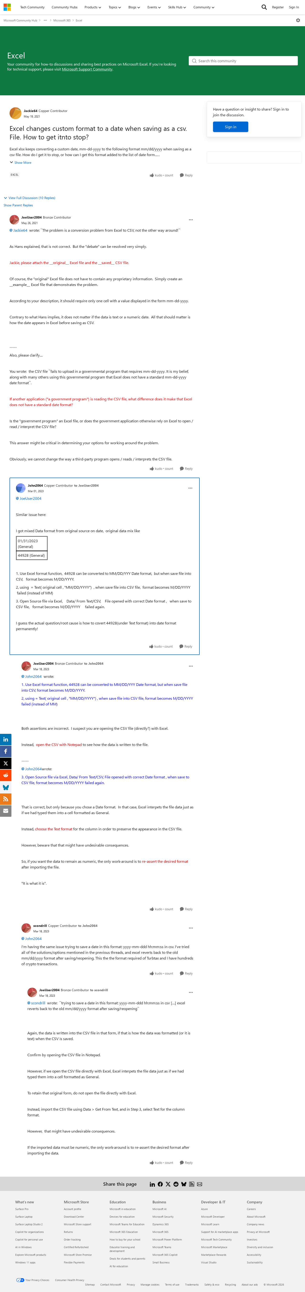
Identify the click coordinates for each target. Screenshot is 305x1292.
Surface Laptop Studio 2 (29, 1224)
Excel (79, 20)
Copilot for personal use (29, 1239)
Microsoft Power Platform (167, 1239)
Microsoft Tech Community (216, 1239)
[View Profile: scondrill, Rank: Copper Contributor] (26, 928)
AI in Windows (23, 1247)
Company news (255, 1224)
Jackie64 (30, 110)
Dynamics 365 (160, 1224)
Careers (251, 1209)
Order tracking (72, 1239)
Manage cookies (150, 1284)
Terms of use (172, 1284)
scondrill (40, 925)
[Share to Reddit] (175, 1183)
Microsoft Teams (161, 1247)
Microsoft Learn (210, 1224)
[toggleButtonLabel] (298, 20)
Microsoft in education (123, 1209)
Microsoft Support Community (87, 68)
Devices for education (122, 1216)
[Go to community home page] (7, 7)
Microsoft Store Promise (78, 1254)
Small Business (161, 1262)
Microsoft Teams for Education (127, 1224)
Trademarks (192, 1284)
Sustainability (255, 1262)
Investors (252, 1239)
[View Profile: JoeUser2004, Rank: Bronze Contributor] (14, 220)
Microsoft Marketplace (214, 1247)
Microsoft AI (159, 1209)
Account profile (72, 1209)
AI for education (119, 1266)
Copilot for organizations (29, 1232)
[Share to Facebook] (160, 1183)
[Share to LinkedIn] (152, 1183)
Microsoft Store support (77, 1224)
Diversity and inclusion (260, 1247)
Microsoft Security (162, 1216)
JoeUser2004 (31, 217)
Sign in (230, 126)
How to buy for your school (125, 1239)
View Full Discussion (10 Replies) (32, 197)
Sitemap (90, 1284)
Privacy (131, 1284)
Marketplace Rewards (213, 1254)
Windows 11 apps (25, 1262)
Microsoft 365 (62, 20)
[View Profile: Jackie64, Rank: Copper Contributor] (15, 113)
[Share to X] (168, 1183)
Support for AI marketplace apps (219, 1232)
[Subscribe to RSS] (191, 1183)
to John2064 (93, 663)
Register (278, 7)
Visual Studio (208, 1262)
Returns (68, 1232)
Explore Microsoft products (30, 1254)
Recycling (230, 1284)
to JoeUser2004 (86, 485)
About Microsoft (256, 1216)
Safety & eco (211, 1284)
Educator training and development (122, 1249)
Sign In (294, 7)
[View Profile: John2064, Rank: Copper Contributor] (20, 488)
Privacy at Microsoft (258, 1232)
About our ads (250, 1284)
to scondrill (99, 990)
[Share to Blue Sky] (183, 1183)
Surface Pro (21, 1209)
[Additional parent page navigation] (45, 20)
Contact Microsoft (110, 1284)
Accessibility (254, 1254)
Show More (23, 162)
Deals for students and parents (127, 1258)
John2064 (35, 485)
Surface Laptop (23, 1216)
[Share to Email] (199, 1183)
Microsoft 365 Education (124, 1232)
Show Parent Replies (18, 205)
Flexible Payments (74, 1262)
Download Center (74, 1216)
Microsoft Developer (213, 1216)
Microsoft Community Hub (20, 20)
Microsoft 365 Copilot (165, 1254)
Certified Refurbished (76, 1247)
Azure (204, 1209)
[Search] (264, 7)
